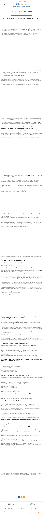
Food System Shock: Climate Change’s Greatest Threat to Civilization (27, 340)
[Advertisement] (21, 22)
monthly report (16, 322)
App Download (18, 1)
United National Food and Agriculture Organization (15, 317)
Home (12, 11)
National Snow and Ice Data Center (8, 264)
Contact (25, 1)
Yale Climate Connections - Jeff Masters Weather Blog (23, 11)
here (24, 474)
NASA (3, 31)
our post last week (33, 81)
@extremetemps (33, 345)
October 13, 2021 (20, 75)
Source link (3, 490)
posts (21, 473)
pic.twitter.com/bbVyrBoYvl (7, 73)
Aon (31, 130)
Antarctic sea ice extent (5, 294)
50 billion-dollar (33, 134)
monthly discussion (31, 175)
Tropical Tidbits (8, 216)
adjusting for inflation (30, 322)
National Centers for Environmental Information (18, 30)
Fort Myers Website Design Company (28, 508)
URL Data (36, 508)
